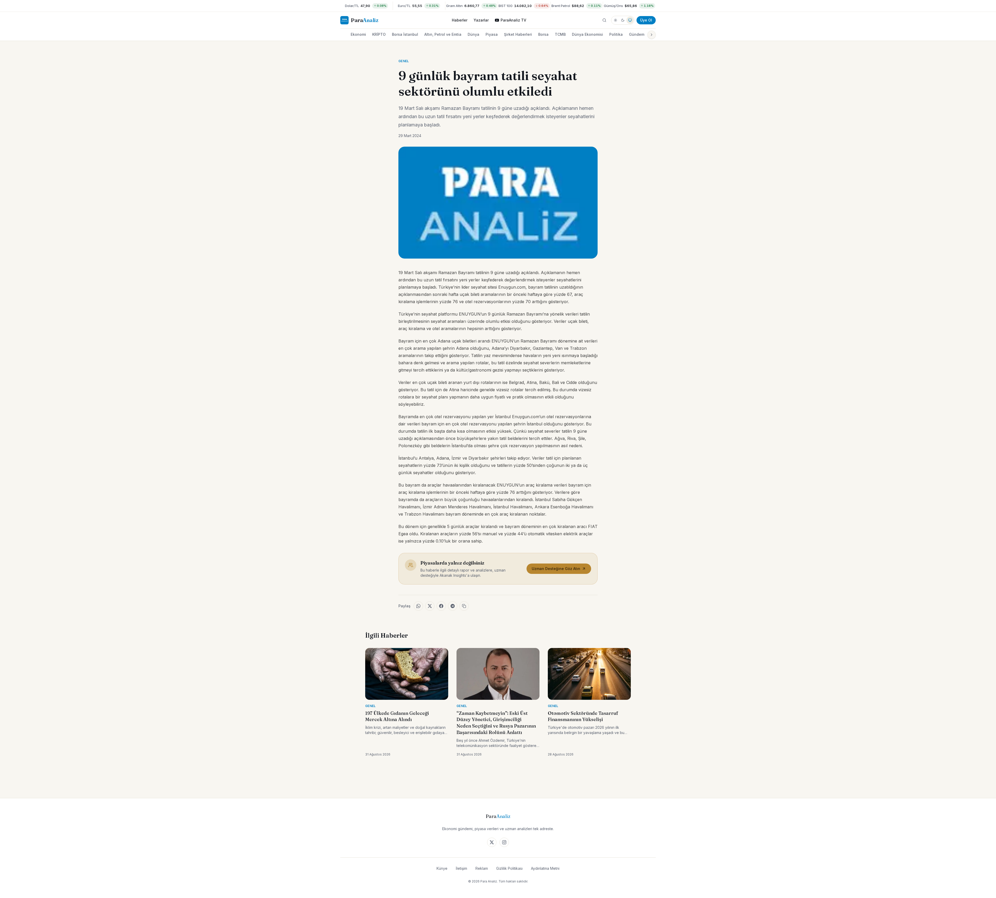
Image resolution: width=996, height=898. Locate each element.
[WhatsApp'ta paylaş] (418, 606)
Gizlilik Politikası (509, 868)
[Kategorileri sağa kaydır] (651, 35)
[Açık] (615, 20)
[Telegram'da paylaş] (452, 606)
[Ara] (604, 20)
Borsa (543, 34)
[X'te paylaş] (429, 606)
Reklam (481, 868)
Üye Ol (646, 20)
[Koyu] (622, 20)
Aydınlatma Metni (545, 868)
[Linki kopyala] (464, 606)
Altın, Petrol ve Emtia (442, 34)
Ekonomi (358, 34)
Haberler (459, 20)
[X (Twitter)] (491, 842)
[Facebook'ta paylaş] (441, 606)
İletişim (461, 868)
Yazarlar (481, 20)
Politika (616, 34)
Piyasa (492, 34)
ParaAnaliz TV (513, 20)
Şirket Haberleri (518, 34)
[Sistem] (630, 20)
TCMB (560, 34)
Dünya (473, 34)
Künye (442, 868)
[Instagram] (504, 842)
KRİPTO (379, 34)
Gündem (636, 34)
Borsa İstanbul (405, 34)
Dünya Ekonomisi (587, 34)
